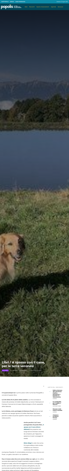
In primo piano (57, 406)
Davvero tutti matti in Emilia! (57, 409)
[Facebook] (51, 1)
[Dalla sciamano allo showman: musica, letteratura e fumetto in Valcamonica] (50, 392)
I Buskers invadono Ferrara (56, 416)
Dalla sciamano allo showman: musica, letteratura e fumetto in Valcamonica (57, 393)
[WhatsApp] (24, 387)
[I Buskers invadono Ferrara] (50, 416)
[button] (66, 6)
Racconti (5, 370)
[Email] (28, 387)
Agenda (55, 398)
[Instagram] (54, 1)
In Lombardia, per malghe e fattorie (57, 403)
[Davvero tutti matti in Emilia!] (50, 410)
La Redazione (23, 370)
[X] (20, 387)
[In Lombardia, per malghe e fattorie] (50, 403)
